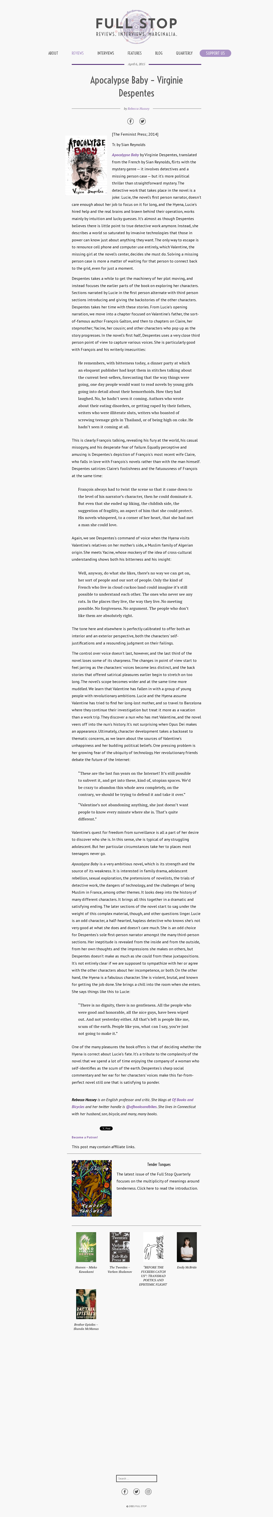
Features (135, 53)
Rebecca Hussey (138, 108)
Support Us (215, 53)
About (53, 53)
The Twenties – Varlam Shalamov (120, 1269)
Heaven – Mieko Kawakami (86, 1269)
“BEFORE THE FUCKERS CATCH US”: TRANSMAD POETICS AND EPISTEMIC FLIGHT (153, 1275)
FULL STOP (141, 1506)
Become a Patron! (85, 1137)
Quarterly (184, 53)
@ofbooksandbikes (141, 1106)
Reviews (78, 53)
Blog (158, 53)
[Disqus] (136, 1409)
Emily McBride (187, 1267)
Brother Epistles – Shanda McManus (86, 1326)
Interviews (105, 53)
